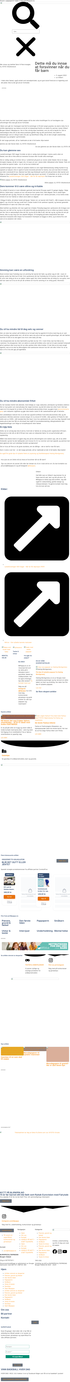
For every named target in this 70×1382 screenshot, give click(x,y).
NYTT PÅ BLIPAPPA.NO (12, 1192)
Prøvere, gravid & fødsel (6, 922)
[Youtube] (65, 1251)
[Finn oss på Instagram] (50, 960)
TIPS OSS (38, 1260)
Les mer (38, 688)
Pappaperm (43, 920)
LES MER (4, 738)
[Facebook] (54, 1251)
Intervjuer (24, 931)
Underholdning (45, 931)
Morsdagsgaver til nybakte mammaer (32, 1054)
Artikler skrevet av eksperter (14, 1273)
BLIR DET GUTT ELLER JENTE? (14, 862)
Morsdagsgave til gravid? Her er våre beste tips (57, 1064)
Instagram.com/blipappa (10, 1221)
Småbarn (59, 920)
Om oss (23, 1235)
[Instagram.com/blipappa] (4, 1216)
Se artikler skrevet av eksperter (11, 955)
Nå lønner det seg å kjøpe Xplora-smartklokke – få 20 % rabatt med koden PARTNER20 (15, 722)
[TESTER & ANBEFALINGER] (27, 960)
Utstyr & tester (6, 932)
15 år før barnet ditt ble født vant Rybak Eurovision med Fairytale (34, 1194)
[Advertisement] (35, 103)
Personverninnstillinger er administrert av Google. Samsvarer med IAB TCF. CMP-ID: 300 (17, 1264)
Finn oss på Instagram (56, 965)
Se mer (9, 897)
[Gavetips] (4, 751)
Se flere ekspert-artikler (46, 692)
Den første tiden (24, 921)
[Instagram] (60, 1251)
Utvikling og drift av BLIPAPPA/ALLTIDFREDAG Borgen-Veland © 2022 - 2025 (51, 1264)
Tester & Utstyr (44, 1244)
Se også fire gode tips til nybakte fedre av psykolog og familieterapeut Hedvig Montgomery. (32, 453)
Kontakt (23, 1237)
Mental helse (61, 931)
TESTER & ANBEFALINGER (34, 965)
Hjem (23, 1233)
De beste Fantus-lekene (45, 723)
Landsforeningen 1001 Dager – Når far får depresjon (27, 176)
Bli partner (6, 1313)
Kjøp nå (43, 898)
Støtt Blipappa (9, 1288)
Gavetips (6, 755)
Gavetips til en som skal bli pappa (11, 1058)
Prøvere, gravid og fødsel (13, 1275)
